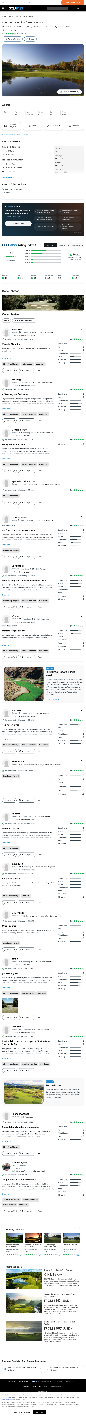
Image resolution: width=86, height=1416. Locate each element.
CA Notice (58, 1382)
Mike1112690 (18, 913)
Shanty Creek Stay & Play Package (58, 1270)
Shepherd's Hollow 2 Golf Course (33, 1246)
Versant (20, 1395)
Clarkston (30, 16)
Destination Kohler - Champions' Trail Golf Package (60, 1295)
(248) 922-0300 (64, 27)
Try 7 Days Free (18, 223)
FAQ (34, 1387)
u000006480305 (20, 1114)
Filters (6, 320)
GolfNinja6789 (19, 429)
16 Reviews (21, 34)
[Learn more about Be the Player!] (24, 1092)
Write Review (21, 1254)
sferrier (16, 616)
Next (79, 1228)
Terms (47, 1395)
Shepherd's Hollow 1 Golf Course (13, 1246)
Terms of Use (69, 1382)
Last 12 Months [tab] (77, 245)
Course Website (11, 30)
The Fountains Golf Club (70, 1246)
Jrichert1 (16, 710)
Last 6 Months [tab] (64, 245)
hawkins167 (18, 761)
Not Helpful (28, 370)
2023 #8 (6, 192)
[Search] (50, 8)
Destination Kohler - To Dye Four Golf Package (59, 1323)
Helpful (11, 370)
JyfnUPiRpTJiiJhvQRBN (24, 481)
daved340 (17, 863)
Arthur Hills (59, 172)
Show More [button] (7, 177)
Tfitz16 (15, 958)
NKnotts (16, 813)
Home (4, 16)
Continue (39, 1412)
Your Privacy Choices (43, 1381)
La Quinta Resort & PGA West (61, 673)
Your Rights (6, 1399)
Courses (10, 16)
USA (16, 16)
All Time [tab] (50, 245)
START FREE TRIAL (73, 2)
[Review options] (82, 329)
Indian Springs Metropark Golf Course (50, 1247)
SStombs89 (18, 1026)
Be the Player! (54, 1085)
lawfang (16, 379)
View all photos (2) (71, 92)
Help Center (43, 1387)
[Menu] (3, 8)
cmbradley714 (19, 517)
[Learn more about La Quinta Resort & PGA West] (24, 684)
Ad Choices (11, 1382)
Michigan (22, 16)
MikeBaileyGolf (19, 1162)
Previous (75, 1228)
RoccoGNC (17, 329)
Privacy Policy (23, 1382)
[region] (43, 1404)
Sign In (78, 8)
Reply (40, 370)
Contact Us (25, 1387)
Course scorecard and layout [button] (15, 135)
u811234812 (18, 566)
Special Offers (56, 1387)
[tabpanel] (43, 70)
